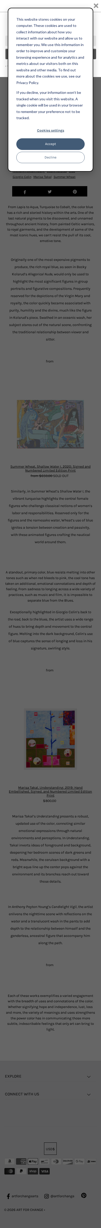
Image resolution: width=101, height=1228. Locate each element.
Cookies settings (50, 130)
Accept (50, 144)
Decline (50, 157)
